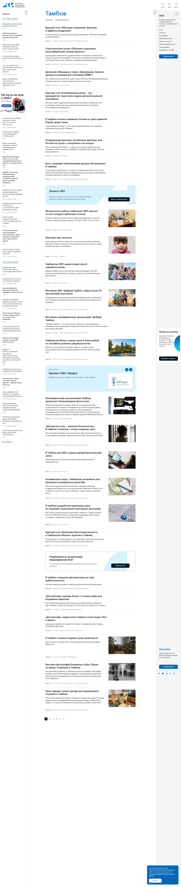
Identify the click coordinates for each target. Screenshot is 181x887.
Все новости (7, 442)
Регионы (48, 20)
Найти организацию (119, 199)
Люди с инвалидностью (68, 132)
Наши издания (164, 47)
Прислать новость (165, 41)
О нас (161, 30)
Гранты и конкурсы (65, 230)
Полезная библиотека (167, 44)
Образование (64, 111)
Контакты (162, 33)
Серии (47, 256)
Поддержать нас (165, 50)
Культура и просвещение (68, 657)
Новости (48, 132)
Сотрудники (163, 35)
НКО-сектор (64, 156)
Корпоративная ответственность (71, 609)
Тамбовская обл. (62, 20)
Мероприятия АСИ (165, 38)
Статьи (47, 230)
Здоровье (62, 256)
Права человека (65, 85)
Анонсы (47, 41)
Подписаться (120, 566)
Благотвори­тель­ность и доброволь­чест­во (74, 41)
